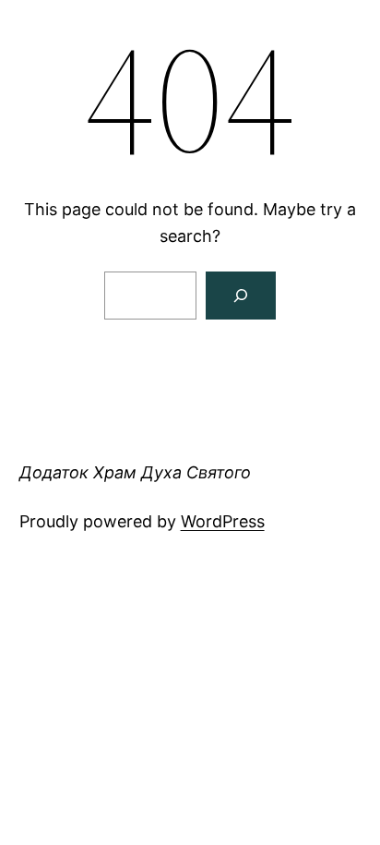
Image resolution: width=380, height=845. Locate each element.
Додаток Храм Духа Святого (135, 472)
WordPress (223, 521)
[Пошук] (241, 296)
